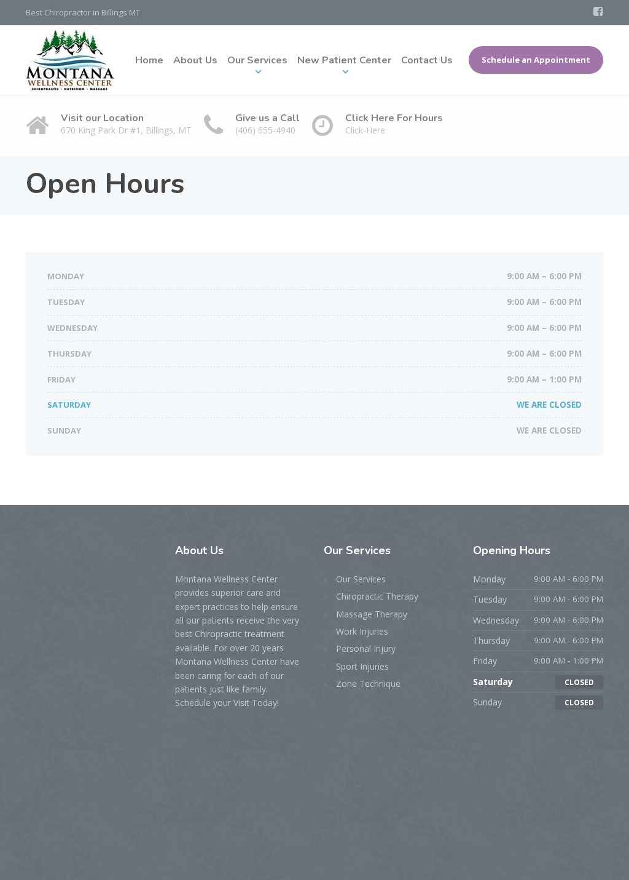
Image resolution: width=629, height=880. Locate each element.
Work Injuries (362, 631)
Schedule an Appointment (536, 59)
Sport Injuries (362, 666)
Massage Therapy (371, 614)
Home (149, 60)
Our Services (257, 60)
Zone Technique (368, 683)
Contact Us (427, 60)
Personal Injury (366, 648)
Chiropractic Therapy (377, 596)
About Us (195, 60)
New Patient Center (344, 60)
